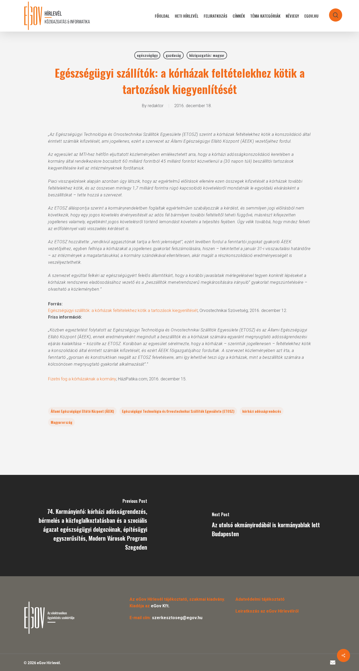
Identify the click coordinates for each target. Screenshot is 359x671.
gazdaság (173, 55)
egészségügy (147, 55)
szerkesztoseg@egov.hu (177, 617)
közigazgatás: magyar (206, 55)
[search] (332, 12)
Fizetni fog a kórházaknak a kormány (82, 378)
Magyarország (61, 422)
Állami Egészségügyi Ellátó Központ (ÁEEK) (82, 411)
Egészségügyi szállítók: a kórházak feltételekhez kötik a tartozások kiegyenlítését (123, 310)
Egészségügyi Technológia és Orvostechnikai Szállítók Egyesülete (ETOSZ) (178, 411)
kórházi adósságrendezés (261, 411)
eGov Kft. (160, 605)
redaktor (155, 105)
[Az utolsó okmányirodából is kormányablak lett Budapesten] (269, 525)
